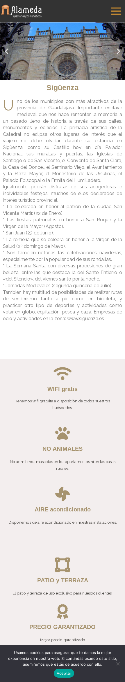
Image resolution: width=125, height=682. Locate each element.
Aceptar (64, 673)
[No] (118, 664)
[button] (55, 75)
